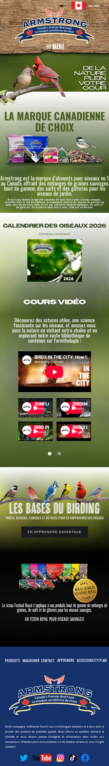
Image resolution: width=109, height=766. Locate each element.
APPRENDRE (65, 660)
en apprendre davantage (55, 532)
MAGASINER (31, 660)
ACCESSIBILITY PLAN (92, 660)
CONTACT (48, 660)
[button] (90, 5)
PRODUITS (12, 660)
